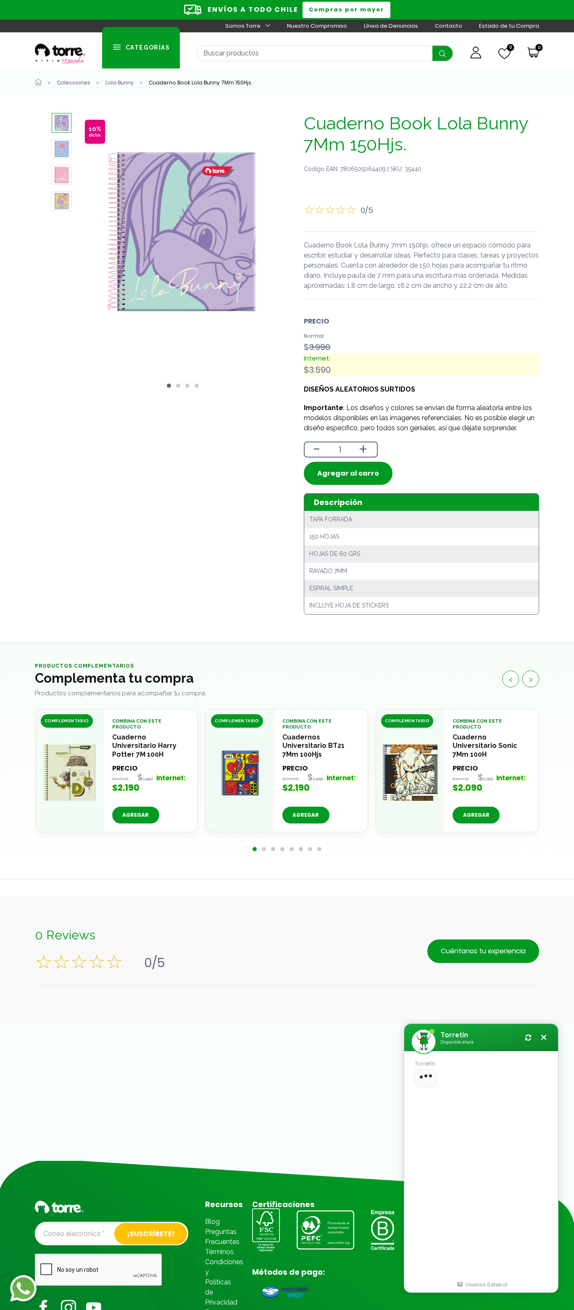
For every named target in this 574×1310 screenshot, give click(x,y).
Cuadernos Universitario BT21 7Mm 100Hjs (313, 746)
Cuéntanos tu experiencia (483, 951)
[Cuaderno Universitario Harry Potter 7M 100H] (70, 772)
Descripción (338, 502)
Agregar (135, 815)
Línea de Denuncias (391, 26)
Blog (212, 1222)
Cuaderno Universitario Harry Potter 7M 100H (144, 746)
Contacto (448, 26)
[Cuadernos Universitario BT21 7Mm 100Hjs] (240, 772)
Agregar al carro (348, 473)
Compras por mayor (346, 9)
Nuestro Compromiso (317, 26)
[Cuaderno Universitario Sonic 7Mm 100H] (410, 772)
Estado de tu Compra (509, 26)
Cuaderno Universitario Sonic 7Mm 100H (485, 746)
